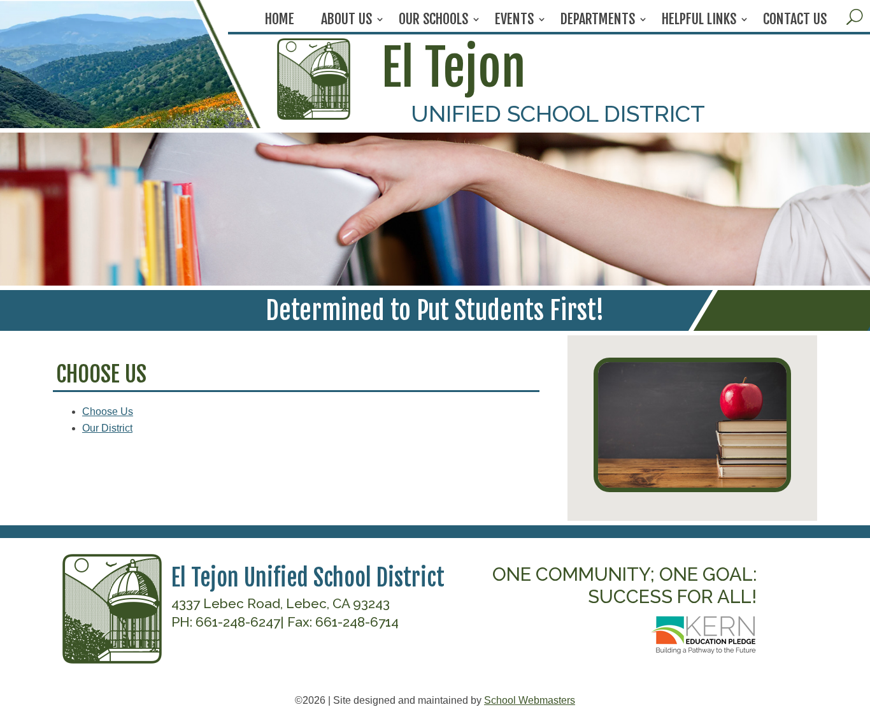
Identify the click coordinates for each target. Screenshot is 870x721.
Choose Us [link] (107, 411)
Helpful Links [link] (699, 21)
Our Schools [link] (433, 21)
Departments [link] (597, 21)
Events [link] (514, 21)
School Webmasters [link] (529, 700)
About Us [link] (346, 21)
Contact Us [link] (795, 21)
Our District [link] (107, 428)
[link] (313, 116)
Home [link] (279, 21)
